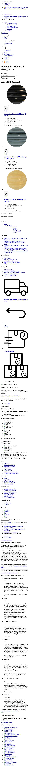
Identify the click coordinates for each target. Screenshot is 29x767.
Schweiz (11, 758)
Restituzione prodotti (12, 24)
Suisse (9, 759)
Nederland (12, 745)
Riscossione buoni (8, 484)
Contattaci (9, 29)
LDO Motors (7, 258)
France (10, 738)
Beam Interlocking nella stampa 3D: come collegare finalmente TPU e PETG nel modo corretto (14, 243)
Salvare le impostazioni (6, 709)
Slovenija (12, 751)
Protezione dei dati (8, 528)
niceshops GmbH (12, 522)
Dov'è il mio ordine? (12, 23)
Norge (9, 763)
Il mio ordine (7, 463)
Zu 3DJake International (6, 722)
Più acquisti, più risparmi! (10, 492)
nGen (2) (15, 229)
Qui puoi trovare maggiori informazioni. (10, 395)
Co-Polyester (13, 226)
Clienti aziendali (8, 470)
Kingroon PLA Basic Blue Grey (11, 271)
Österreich (12, 747)
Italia (9, 743)
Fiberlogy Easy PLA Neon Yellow (12, 262)
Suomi (10, 754)
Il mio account (7, 469)
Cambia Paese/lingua (15, 519)
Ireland (10, 741)
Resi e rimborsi (7, 467)
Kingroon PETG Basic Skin (10, 274)
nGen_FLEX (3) (17, 231)
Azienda (6, 536)
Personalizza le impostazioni (21, 570)
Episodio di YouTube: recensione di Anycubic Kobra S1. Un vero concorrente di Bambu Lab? (15, 248)
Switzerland (14, 762)
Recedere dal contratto (6, 540)
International (14, 727)
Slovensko (12, 752)
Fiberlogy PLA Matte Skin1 (10, 259)
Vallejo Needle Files (9, 270)
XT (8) (14, 232)
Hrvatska (12, 740)
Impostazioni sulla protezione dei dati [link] (13, 533)
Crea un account (8, 43)
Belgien (11, 729)
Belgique (12, 730)
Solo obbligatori (9, 570)
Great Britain (15, 756)
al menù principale (8, 2)
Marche (5, 224)
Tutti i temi (9, 30)
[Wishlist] (5, 46)
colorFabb (9, 225)
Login (5, 38)
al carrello (6, 4)
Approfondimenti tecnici (10, 490)
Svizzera (11, 761)
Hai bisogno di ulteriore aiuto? (11, 473)
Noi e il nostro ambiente (9, 497)
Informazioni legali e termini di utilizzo (13, 526)
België (10, 731)
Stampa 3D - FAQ (8, 494)
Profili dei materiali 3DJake (10, 489)
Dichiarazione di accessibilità (11, 532)
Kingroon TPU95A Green (10, 275)
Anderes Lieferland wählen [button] (7, 725)
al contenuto (7, 3)
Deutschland (14, 736)
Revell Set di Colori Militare (10, 261)
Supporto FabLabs (8, 496)
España (10, 737)
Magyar (11, 744)
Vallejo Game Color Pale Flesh (11, 263)
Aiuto (5, 22)
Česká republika (17, 734)
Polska (10, 748)
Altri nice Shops (8, 537)
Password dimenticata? (9, 481)
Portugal (11, 749)
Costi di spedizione (11, 26)
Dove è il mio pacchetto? (10, 482)
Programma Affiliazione (9, 493)
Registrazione (7, 480)
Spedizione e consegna (9, 465)
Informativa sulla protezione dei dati (9, 573)
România (12, 765)
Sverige (11, 755)
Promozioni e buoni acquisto (11, 472)
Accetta (3, 570)
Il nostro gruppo (8, 502)
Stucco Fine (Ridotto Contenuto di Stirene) (14, 272)
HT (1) (14, 228)
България (12, 733)
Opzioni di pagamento (12, 27)
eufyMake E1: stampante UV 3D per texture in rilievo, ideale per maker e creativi (15, 239)
